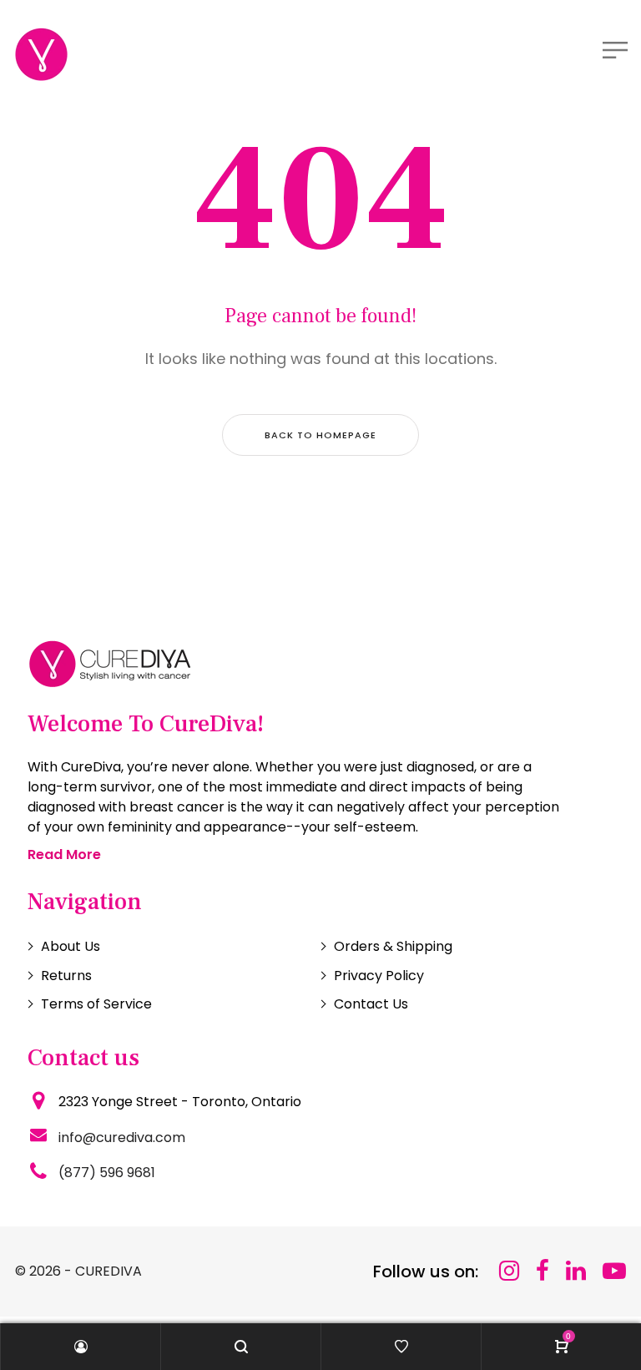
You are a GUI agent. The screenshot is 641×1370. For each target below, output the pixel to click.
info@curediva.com (121, 1137)
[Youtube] (614, 1271)
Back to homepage (320, 435)
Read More (64, 854)
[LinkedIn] (576, 1271)
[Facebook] (542, 1271)
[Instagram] (509, 1271)
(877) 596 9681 (106, 1172)
